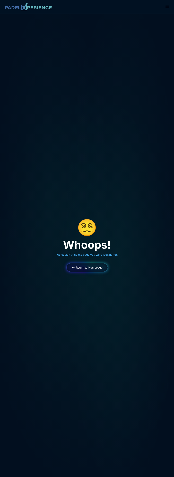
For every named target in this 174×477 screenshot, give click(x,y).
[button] (167, 7)
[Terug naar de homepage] (28, 7)
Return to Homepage (89, 267)
